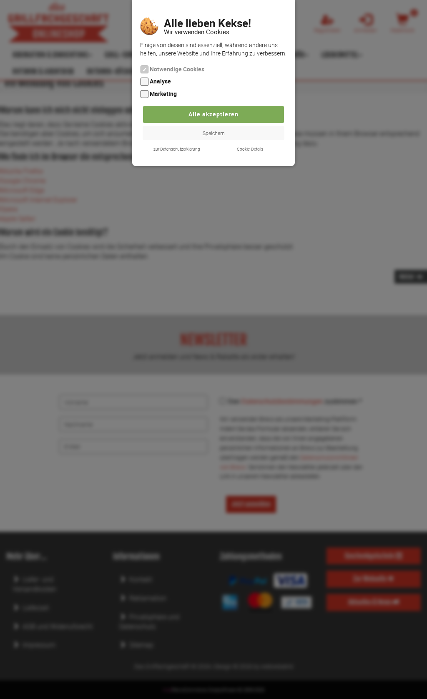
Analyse (160, 81)
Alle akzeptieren (213, 114)
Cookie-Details (250, 149)
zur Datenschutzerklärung (176, 149)
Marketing (163, 94)
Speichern (214, 133)
